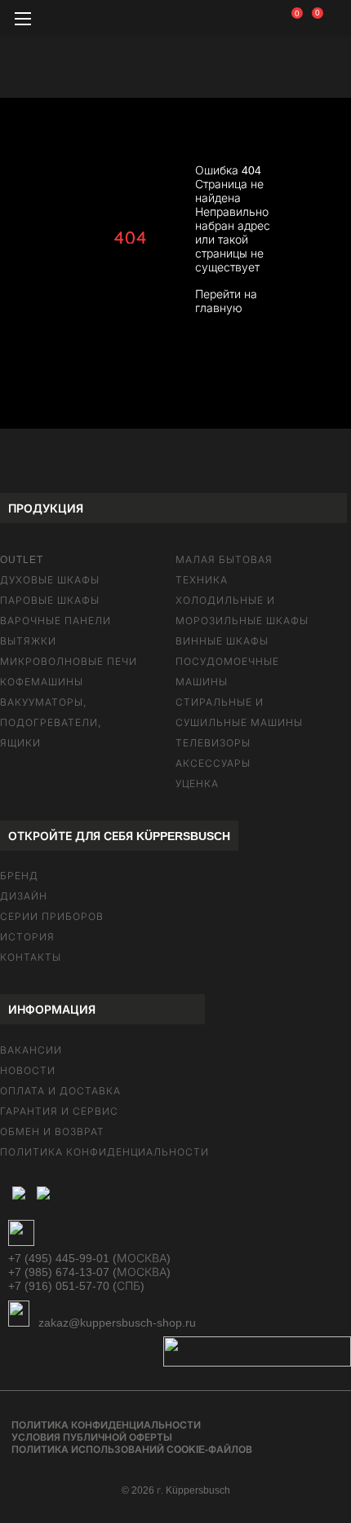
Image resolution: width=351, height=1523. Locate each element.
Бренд (19, 876)
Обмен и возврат (52, 1132)
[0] (306, 16)
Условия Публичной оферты (91, 1437)
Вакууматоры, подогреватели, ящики (50, 723)
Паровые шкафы (50, 600)
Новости (28, 1070)
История (27, 937)
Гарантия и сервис (59, 1111)
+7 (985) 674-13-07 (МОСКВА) (89, 1272)
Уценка (197, 784)
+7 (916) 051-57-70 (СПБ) (76, 1285)
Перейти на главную (226, 301)
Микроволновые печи (68, 661)
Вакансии (31, 1050)
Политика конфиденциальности (104, 1152)
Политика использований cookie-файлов (131, 1449)
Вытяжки (28, 641)
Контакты (30, 957)
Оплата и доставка (60, 1091)
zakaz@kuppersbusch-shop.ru (115, 1322)
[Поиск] (265, 20)
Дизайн (23, 896)
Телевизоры (213, 743)
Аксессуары (213, 763)
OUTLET (21, 560)
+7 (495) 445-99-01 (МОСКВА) (89, 1258)
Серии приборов (52, 916)
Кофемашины (41, 682)
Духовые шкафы (50, 580)
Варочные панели (55, 621)
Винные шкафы (222, 641)
